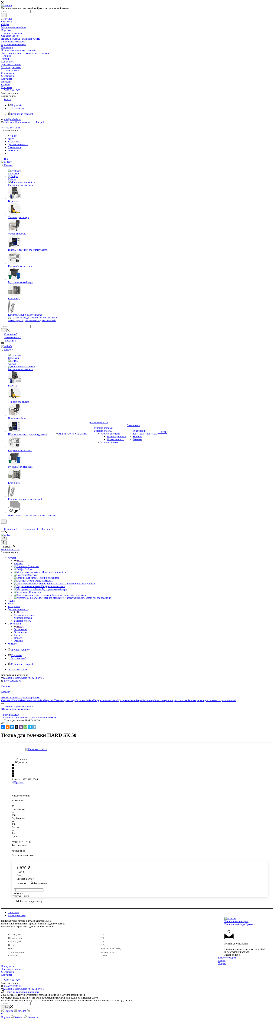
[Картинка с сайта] (61, 749)
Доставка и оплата (24, 615)
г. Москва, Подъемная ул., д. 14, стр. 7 (23, 122)
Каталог (18, 563)
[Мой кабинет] (2, 525)
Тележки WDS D (47, 717)
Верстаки (49, 700)
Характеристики (17, 915)
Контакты (6, 974)
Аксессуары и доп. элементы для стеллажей (212, 700)
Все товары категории (236, 921)
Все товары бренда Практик (239, 924)
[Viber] (21, 727)
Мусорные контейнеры (129, 700)
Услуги (222, 963)
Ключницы (148, 700)
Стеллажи (6, 700)
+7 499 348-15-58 (11, 90)
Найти (5, 1007)
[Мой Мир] (12, 727)
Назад (20, 560)
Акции (221, 960)
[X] (16, 727)
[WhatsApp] (25, 727)
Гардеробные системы (105, 700)
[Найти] (4, 15)
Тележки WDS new (11, 717)
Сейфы (16, 700)
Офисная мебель (84, 700)
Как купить (7, 966)
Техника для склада (64, 700)
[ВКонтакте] (3, 727)
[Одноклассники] (8, 727)
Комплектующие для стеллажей (171, 700)
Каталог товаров (227, 957)
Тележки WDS (30, 717)
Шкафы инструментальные (16, 709)
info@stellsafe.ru (12, 119)
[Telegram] (34, 727)
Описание (13, 912)
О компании (20, 629)
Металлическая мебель (32, 700)
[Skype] (30, 727)
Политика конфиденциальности (22, 992)
